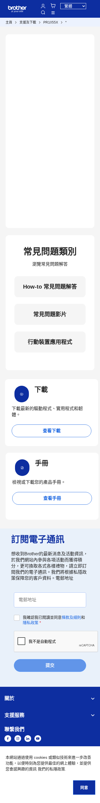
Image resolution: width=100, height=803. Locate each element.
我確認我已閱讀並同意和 (54, 620)
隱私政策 (30, 622)
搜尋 (43, 12)
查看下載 (52, 430)
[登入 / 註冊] (43, 6)
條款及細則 (71, 617)
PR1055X (50, 22)
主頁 (9, 22)
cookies (40, 757)
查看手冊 (52, 498)
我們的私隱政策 (51, 769)
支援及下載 (27, 22)
